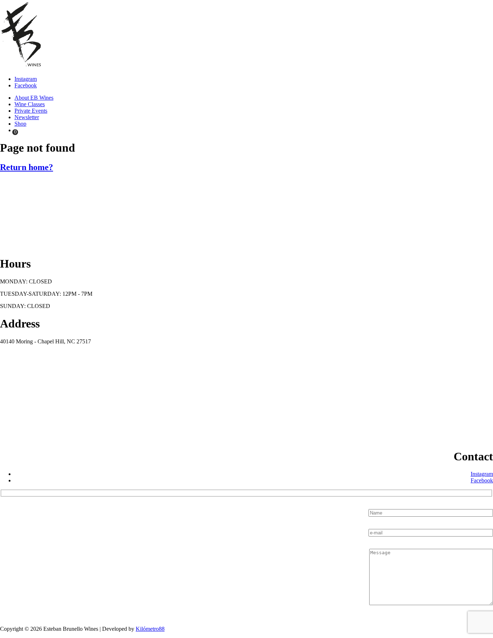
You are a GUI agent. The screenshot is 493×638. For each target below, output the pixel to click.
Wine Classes (29, 104)
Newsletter (26, 117)
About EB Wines (33, 98)
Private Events (30, 111)
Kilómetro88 (150, 629)
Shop (20, 124)
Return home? (26, 167)
